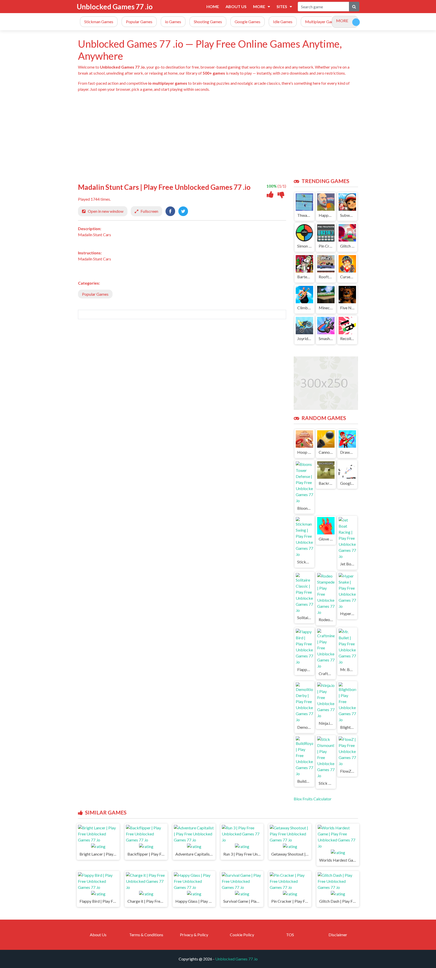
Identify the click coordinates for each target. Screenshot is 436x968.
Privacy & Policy (194, 934)
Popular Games (95, 294)
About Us (236, 6)
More (259, 6)
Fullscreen (149, 211)
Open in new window (105, 211)
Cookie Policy (242, 934)
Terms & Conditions (146, 934)
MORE (342, 20)
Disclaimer (338, 934)
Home (212, 6)
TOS (290, 934)
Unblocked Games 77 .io (115, 6)
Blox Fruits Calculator (313, 798)
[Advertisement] (229, 135)
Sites (282, 6)
